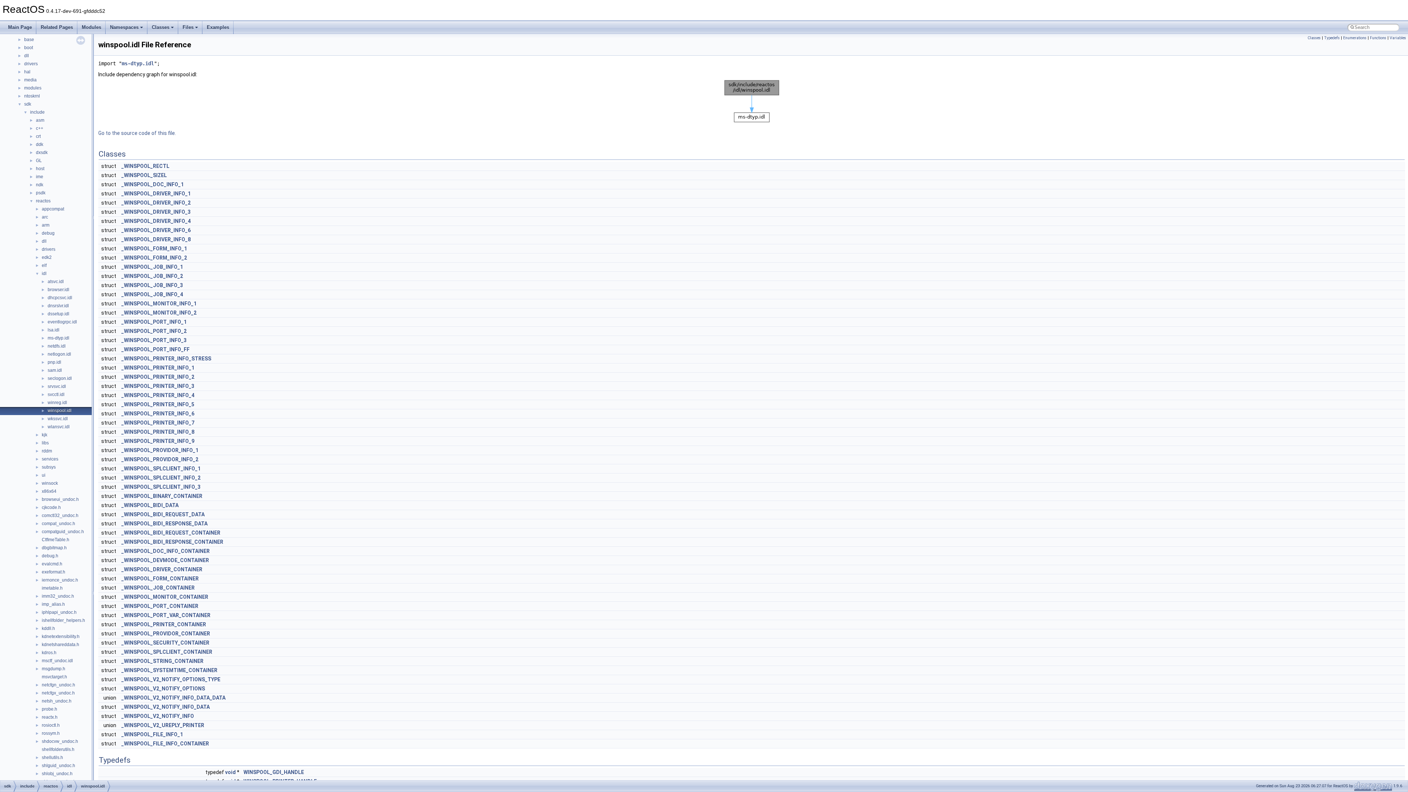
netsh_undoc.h (57, 701)
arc (45, 217)
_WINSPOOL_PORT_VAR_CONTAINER (165, 615)
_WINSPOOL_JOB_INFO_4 (152, 294)
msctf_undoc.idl (57, 660)
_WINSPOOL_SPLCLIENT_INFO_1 (161, 469)
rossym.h (51, 733)
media (30, 79)
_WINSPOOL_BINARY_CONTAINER (161, 496)
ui (43, 475)
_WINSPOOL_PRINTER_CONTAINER (163, 624)
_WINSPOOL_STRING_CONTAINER (162, 661)
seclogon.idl (60, 378)
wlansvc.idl (59, 426)
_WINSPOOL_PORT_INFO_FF (155, 349)
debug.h (50, 555)
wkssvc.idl (58, 418)
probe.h (49, 709)
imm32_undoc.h (58, 596)
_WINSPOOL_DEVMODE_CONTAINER (165, 560)
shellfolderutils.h (58, 749)
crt (38, 136)
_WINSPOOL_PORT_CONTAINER (159, 606)
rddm (47, 451)
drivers (31, 63)
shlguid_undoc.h (58, 765)
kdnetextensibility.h (61, 636)
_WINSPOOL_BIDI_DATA (150, 505)
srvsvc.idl (57, 386)
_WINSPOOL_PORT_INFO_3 (154, 340)
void (230, 772)
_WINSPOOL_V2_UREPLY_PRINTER (162, 725)
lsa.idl (53, 330)
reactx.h (50, 717)
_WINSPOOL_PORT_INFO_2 (154, 331)
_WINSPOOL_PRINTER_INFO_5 (157, 404)
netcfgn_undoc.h (58, 685)
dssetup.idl (58, 313)
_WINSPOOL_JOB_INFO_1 (152, 267)
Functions (1378, 38)
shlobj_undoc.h (57, 773)
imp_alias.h (53, 604)
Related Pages (57, 27)
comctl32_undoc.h (60, 515)
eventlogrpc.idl (62, 321)
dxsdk (42, 152)
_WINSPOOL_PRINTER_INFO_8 (157, 432)
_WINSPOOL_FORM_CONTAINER (160, 579)
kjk (44, 434)
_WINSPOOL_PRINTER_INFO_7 (157, 423)
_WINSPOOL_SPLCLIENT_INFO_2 (161, 478)
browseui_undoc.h (60, 499)
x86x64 (49, 491)
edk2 (47, 257)
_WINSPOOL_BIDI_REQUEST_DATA (163, 514)
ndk (39, 184)
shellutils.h (52, 757)
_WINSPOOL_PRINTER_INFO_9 (157, 441)
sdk (27, 104)
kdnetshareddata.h (60, 644)
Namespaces (124, 27)
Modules (91, 27)
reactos (43, 200)
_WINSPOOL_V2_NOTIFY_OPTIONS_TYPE (170, 679)
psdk (40, 192)
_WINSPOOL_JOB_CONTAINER (158, 588)
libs (45, 442)
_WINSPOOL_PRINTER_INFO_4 (157, 395)
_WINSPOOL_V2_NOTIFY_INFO (157, 716)
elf (44, 265)
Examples (218, 27)
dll (26, 55)
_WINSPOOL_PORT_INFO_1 (154, 322)
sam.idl (55, 370)
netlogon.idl (59, 354)
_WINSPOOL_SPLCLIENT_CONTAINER (166, 652)
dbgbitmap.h (54, 547)
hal (27, 71)
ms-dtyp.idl (58, 338)
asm (40, 120)
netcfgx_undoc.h (58, 693)
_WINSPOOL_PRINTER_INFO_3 (157, 386)
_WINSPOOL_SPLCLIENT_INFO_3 (161, 487)
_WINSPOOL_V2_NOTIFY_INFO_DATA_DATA (173, 698)
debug (48, 233)
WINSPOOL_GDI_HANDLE (273, 772)
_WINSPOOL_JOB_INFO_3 (152, 285)
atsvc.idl (56, 281)
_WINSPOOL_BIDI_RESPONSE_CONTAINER (172, 542)
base (29, 39)
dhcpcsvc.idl (60, 297)
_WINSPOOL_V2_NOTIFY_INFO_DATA (165, 707)
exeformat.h (53, 572)
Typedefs (1332, 38)
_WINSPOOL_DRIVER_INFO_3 (156, 212)
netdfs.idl (57, 346)
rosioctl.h (51, 725)
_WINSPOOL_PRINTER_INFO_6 (157, 414)
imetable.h (52, 588)
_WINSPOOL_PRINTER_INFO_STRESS (166, 359)
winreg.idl (57, 402)
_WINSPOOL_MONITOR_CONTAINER (164, 597)
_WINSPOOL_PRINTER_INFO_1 (157, 368)
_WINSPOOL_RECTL (145, 166)
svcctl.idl (56, 394)
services (50, 459)
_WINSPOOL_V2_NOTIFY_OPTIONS (163, 689)
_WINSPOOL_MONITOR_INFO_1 (159, 304)
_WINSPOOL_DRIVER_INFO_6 (156, 230)
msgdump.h (53, 668)
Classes (160, 27)
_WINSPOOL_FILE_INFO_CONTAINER (165, 744)
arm (46, 225)
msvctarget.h (54, 676)
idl (44, 273)
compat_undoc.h (58, 523)
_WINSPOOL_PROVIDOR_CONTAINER (165, 634)
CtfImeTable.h (55, 539)
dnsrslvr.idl (58, 305)
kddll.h (48, 628)
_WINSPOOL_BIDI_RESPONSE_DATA (164, 524)
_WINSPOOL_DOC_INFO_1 (152, 184)
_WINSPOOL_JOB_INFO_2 (152, 276)
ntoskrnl (32, 96)
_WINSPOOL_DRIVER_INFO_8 (156, 239)
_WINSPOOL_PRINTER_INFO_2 (157, 377)
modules (32, 88)
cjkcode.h (51, 507)
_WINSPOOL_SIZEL (144, 175)
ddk (39, 144)
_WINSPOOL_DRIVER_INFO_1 (156, 194)
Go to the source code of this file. (137, 133)
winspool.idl (60, 410)
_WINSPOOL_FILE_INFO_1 (152, 734)
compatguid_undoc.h (63, 531)
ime (39, 176)
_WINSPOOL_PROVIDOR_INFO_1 (159, 450)
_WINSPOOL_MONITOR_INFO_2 (159, 313)
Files (188, 27)
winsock (50, 483)
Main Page (20, 27)
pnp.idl (54, 362)
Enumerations (1355, 38)
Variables (1398, 38)
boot (28, 47)
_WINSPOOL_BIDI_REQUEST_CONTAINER (170, 533)
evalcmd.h (52, 563)
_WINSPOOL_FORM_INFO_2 (154, 258)
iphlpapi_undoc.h (59, 612)
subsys (49, 467)
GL (39, 160)
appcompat (53, 209)
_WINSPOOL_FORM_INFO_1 (154, 249)
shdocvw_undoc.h (60, 741)
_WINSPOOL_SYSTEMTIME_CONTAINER (169, 670)
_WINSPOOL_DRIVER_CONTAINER (161, 569)
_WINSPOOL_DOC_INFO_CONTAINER (165, 551)
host (40, 168)
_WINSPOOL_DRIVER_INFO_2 (156, 203)
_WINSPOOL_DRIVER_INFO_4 (156, 221)
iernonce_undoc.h (60, 580)
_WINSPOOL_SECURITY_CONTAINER (165, 643)
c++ (39, 128)
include (37, 112)
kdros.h (49, 652)
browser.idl (58, 289)
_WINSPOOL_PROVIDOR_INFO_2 (159, 459)
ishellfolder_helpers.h (63, 620)
